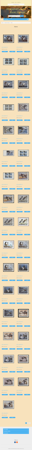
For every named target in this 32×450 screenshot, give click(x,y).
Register (13, 2)
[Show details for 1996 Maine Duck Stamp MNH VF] (8, 404)
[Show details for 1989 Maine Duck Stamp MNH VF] (23, 199)
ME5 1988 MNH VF (20, 184)
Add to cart (5, 51)
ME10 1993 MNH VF (20, 321)
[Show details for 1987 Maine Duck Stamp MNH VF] (23, 130)
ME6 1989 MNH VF (20, 207)
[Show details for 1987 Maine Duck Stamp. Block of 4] (23, 153)
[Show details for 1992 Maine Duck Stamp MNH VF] (23, 290)
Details (12, 51)
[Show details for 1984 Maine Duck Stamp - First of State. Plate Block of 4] (8, 61)
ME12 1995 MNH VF (20, 367)
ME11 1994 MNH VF (20, 344)
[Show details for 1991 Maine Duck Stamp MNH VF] (23, 267)
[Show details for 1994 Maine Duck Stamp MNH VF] (8, 359)
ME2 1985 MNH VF (20, 70)
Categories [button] (6, 19)
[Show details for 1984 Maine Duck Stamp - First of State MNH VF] (8, 38)
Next (30, 423)
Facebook (15, 442)
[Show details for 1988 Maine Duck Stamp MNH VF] (23, 176)
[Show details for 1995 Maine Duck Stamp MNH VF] (8, 382)
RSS (17, 442)
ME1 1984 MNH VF (5, 47)
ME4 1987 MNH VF (20, 138)
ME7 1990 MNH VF (5, 253)
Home (2, 22)
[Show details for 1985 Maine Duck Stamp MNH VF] (8, 84)
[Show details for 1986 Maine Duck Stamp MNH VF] (23, 107)
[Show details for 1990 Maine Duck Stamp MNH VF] (8, 244)
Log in (16, 2)
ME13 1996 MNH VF (20, 390)
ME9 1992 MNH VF (20, 298)
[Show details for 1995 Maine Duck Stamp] (23, 359)
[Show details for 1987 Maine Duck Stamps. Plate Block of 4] (8, 176)
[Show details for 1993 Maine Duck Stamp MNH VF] (23, 313)
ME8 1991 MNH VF (5, 298)
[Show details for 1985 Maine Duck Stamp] (23, 61)
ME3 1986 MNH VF (5, 115)
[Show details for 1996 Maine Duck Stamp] (23, 382)
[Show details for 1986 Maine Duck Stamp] (8, 107)
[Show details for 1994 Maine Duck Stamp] (23, 336)
